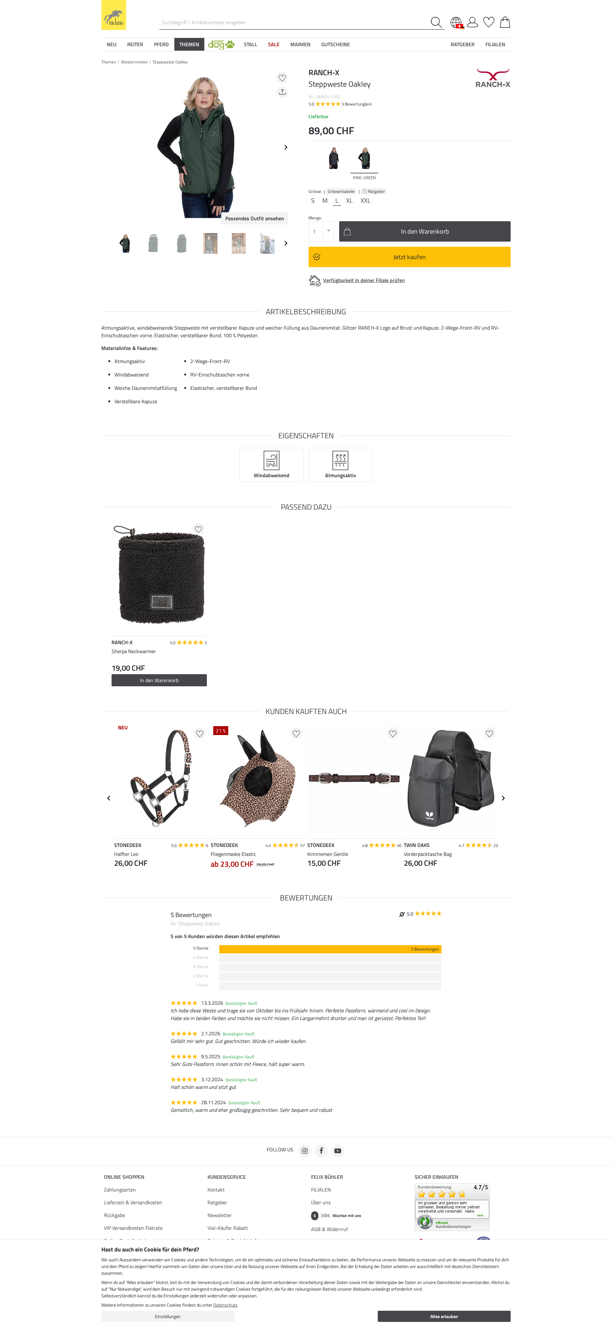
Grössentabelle (341, 191)
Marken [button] (300, 44)
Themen (108, 62)
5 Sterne (200, 948)
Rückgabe (114, 1215)
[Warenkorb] (505, 21)
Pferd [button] (161, 44)
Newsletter (220, 1215)
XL (349, 200)
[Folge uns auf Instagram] (304, 1151)
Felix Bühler (327, 1177)
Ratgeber (377, 191)
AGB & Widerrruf (329, 1229)
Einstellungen (168, 1316)
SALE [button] (274, 44)
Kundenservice (227, 1177)
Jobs (337, 1215)
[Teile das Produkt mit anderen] (282, 92)
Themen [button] (189, 44)
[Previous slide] (106, 147)
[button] (221, 44)
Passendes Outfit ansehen (254, 218)
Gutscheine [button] (335, 44)
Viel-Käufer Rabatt (228, 1228)
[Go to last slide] (109, 798)
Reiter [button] (135, 44)
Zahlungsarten (120, 1189)
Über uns (321, 1202)
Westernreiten (134, 62)
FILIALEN (321, 1189)
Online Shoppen (124, 1177)
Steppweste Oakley (170, 62)
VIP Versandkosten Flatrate (133, 1228)
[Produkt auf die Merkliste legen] (282, 78)
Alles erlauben (444, 1316)
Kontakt (216, 1189)
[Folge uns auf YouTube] (338, 1151)
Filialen (495, 44)
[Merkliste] (488, 21)
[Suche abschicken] (438, 22)
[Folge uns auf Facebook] (321, 1151)
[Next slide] (285, 147)
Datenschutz (225, 1304)
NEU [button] (111, 44)
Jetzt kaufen (409, 257)
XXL (366, 200)
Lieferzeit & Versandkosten (133, 1202)
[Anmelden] (472, 21)
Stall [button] (250, 44)
